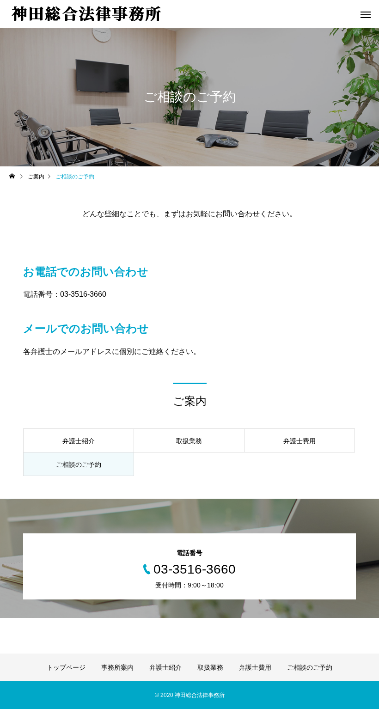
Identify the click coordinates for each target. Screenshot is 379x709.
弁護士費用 (255, 667)
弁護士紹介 (165, 667)
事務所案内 (117, 667)
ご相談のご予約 (309, 667)
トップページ (66, 667)
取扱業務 (210, 667)
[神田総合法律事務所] (85, 13)
